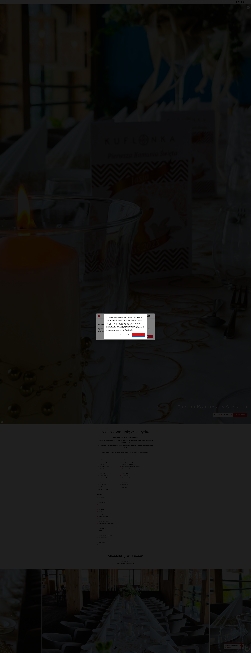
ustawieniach (131, 330)
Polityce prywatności (121, 321)
